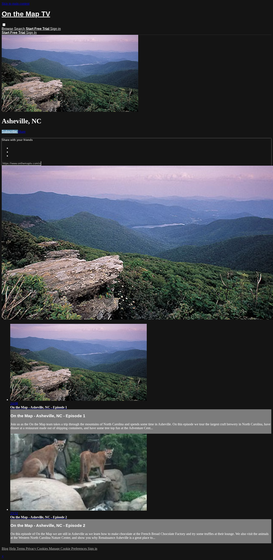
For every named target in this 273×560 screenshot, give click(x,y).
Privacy (31, 548)
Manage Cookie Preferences (68, 548)
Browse (8, 29)
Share (22, 131)
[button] (4, 24)
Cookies (43, 548)
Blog (5, 548)
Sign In (31, 32)
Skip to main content (15, 3)
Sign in (55, 29)
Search (20, 29)
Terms (21, 548)
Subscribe (10, 131)
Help (13, 548)
